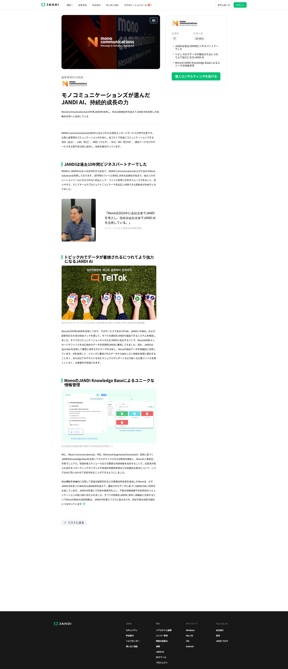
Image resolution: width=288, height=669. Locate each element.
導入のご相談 (112, 4)
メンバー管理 (162, 635)
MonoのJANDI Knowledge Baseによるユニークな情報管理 (197, 64)
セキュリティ (132, 630)
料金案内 (96, 4)
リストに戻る (76, 522)
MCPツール (161, 657)
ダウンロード (224, 4)
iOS (187, 640)
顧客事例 (82, 4)
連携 (158, 646)
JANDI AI (160, 651)
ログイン (240, 4)
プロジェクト (162, 662)
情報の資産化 (162, 640)
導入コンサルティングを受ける (196, 76)
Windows (190, 630)
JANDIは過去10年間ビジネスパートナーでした (196, 47)
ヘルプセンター (133, 640)
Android (190, 646)
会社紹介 (220, 630)
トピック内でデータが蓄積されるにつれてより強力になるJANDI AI (196, 55)
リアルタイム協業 (164, 630)
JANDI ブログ (222, 640)
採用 (218, 635)
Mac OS (189, 635)
